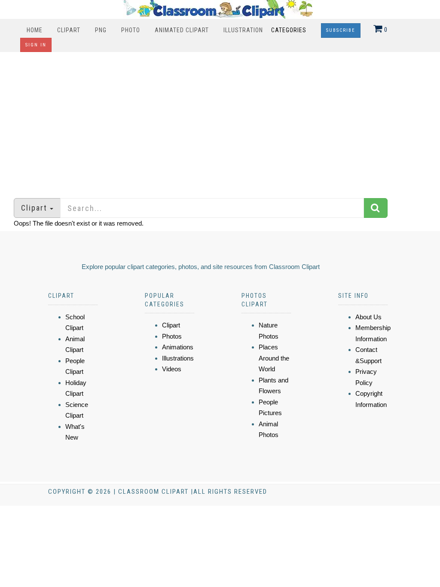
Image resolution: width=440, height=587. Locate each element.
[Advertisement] (220, 121)
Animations (177, 347)
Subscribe (340, 30)
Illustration (243, 30)
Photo (130, 30)
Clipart (68, 30)
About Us (368, 317)
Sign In (35, 45)
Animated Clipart (182, 30)
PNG (101, 30)
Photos (172, 336)
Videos (171, 369)
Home (35, 30)
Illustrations (178, 358)
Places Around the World (274, 358)
